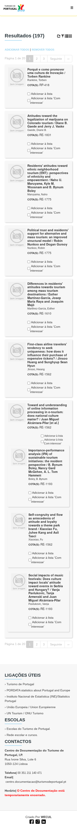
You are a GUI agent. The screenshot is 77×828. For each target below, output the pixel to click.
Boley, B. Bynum (37, 479)
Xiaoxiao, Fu (35, 539)
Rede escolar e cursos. (22, 735)
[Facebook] (31, 821)
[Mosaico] (70, 36)
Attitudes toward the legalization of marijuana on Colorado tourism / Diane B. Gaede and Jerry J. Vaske (47, 120)
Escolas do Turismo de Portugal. (28, 728)
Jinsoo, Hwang (36, 369)
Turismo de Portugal (20, 684)
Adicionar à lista (41, 93)
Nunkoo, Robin (36, 248)
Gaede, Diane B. (37, 130)
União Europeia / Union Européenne (31, 707)
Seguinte (56, 58)
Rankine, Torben (37, 80)
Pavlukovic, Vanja (38, 604)
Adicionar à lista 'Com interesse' (45, 100)
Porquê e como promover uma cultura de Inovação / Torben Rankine (46, 73)
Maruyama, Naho (37, 194)
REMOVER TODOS (43, 49)
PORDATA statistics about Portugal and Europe (38, 690)
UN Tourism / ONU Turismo (25, 713)
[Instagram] (37, 821)
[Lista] (66, 36)
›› (68, 58)
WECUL (46, 817)
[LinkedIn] (43, 821)
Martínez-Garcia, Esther (41, 308)
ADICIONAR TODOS (17, 49)
